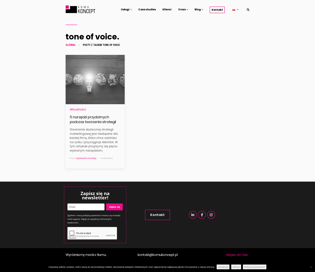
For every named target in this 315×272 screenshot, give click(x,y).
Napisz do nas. (237, 254)
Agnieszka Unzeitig (86, 158)
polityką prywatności (92, 215)
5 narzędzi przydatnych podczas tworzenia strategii (93, 119)
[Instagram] (211, 215)
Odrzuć (236, 267)
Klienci (166, 9)
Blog (198, 9)
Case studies (147, 9)
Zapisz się (114, 206)
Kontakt (217, 10)
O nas (182, 9)
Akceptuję (223, 267)
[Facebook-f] (202, 215)
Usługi (125, 9)
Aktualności (78, 109)
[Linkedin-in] (193, 215)
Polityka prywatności (254, 267)
